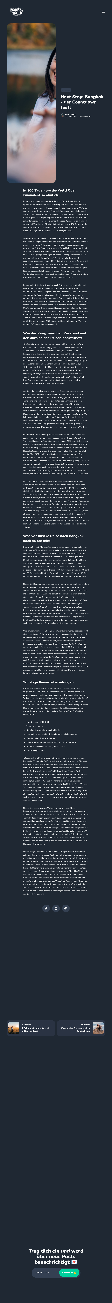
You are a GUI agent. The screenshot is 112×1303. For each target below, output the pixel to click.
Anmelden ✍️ (69, 1272)
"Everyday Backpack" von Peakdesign (47, 874)
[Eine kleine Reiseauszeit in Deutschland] (81, 1028)
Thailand (66, 90)
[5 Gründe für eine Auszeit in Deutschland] (31, 1028)
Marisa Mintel (70, 114)
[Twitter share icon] (46, 908)
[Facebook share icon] (56, 908)
